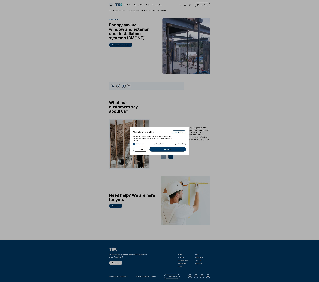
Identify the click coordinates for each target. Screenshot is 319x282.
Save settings (140, 149)
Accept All (167, 149)
